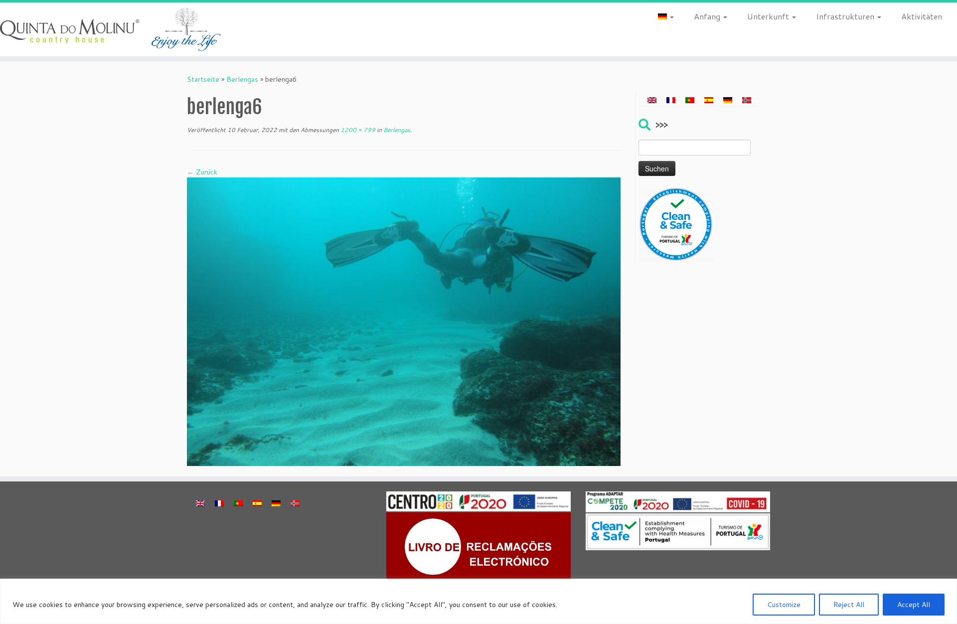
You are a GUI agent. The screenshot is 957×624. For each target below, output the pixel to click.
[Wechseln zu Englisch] (651, 100)
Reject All (848, 605)
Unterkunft (769, 16)
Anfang (708, 16)
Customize (783, 605)
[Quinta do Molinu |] (110, 29)
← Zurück (202, 172)
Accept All (913, 605)
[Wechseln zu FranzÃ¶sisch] (670, 100)
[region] (478, 601)
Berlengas (242, 79)
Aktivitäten (921, 16)
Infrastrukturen (846, 16)
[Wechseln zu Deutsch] (727, 100)
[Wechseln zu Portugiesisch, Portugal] (689, 100)
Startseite (203, 79)
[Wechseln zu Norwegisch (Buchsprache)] (746, 100)
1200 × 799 (357, 130)
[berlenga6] (404, 321)
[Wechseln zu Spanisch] (708, 100)
